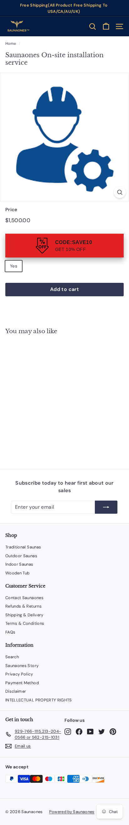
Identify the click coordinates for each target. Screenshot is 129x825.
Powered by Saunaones (72, 811)
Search (12, 656)
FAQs (10, 632)
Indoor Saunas (19, 564)
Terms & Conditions (24, 623)
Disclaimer (15, 691)
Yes (13, 266)
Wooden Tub (17, 573)
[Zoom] (120, 192)
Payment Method (22, 682)
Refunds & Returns (23, 606)
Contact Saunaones (24, 597)
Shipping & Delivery (24, 615)
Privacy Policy (19, 674)
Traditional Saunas (23, 547)
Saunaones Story (22, 665)
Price (11, 209)
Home (10, 43)
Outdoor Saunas (21, 555)
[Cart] (106, 26)
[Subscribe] (106, 507)
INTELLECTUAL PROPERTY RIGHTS (38, 700)
